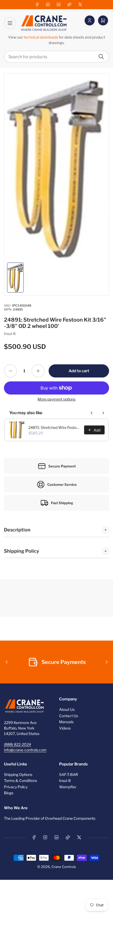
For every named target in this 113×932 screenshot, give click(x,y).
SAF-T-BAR (68, 774)
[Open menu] (10, 23)
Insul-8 (10, 333)
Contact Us (68, 715)
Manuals (66, 722)
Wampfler (67, 787)
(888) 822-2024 (17, 744)
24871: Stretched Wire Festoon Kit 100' (54, 427)
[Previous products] (91, 413)
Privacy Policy (16, 787)
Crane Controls (64, 867)
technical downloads (41, 37)
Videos (65, 728)
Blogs (8, 793)
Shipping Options (18, 774)
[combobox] (56, 57)
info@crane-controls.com (25, 750)
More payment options (56, 399)
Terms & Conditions (20, 780)
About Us (67, 709)
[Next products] (103, 413)
